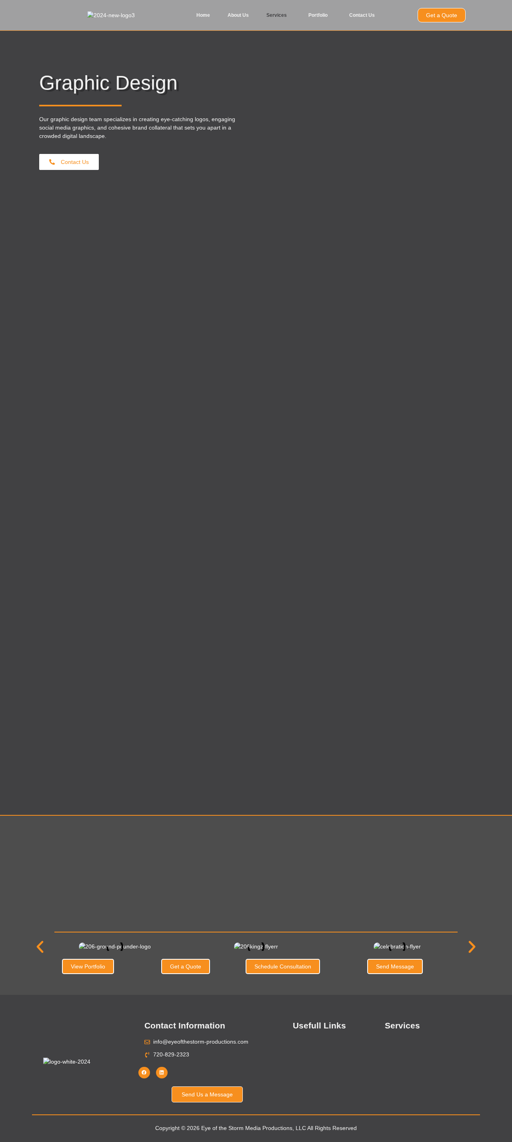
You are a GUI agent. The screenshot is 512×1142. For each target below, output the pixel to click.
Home (203, 15)
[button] (278, 15)
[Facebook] (144, 1072)
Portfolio (318, 15)
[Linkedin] (162, 1072)
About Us (238, 15)
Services (276, 15)
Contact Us (362, 15)
